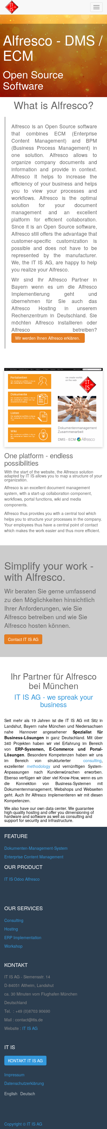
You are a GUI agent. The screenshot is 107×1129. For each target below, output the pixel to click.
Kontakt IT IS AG (25, 1060)
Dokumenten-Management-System (36, 848)
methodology (38, 766)
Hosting (11, 929)
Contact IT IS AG (23, 639)
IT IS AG (30, 1028)
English (10, 1093)
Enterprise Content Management (33, 856)
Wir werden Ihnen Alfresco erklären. (48, 338)
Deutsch (27, 1093)
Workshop (13, 946)
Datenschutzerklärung (24, 1083)
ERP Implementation (22, 937)
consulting (92, 760)
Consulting (13, 920)
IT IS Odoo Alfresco (22, 879)
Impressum (14, 1074)
